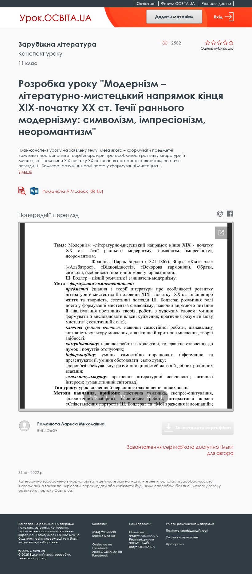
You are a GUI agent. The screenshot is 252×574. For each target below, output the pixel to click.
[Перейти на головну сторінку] (55, 17)
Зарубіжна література (57, 44)
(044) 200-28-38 (104, 532)
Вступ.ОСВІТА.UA (142, 547)
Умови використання (182, 537)
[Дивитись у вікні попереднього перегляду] (22, 191)
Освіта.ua (145, 3)
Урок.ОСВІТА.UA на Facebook (107, 553)
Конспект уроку (40, 53)
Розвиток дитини (216, 3)
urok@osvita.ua (103, 535)
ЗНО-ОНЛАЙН (139, 543)
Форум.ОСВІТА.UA (178, 3)
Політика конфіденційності (187, 530)
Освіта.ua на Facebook (102, 546)
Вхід (218, 16)
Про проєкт (175, 544)
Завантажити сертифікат (203, 427)
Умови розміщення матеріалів (190, 524)
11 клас (27, 63)
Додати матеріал (174, 16)
